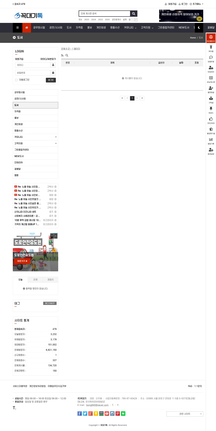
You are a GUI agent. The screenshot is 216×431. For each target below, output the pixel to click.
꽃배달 (17, 169)
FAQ (190, 386)
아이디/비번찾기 (48, 59)
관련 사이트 (184, 414)
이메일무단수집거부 (57, 386)
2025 (107, 19)
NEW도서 (184, 27)
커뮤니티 (129, 27)
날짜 (181, 62)
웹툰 (16, 175)
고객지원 (146, 27)
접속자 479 (19, 4)
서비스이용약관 (20, 386)
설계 (125, 19)
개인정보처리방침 (37, 386)
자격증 (79, 27)
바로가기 (21, 261)
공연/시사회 (55, 27)
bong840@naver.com (97, 405)
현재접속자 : (35, 329)
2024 (93, 19)
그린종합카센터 (166, 27)
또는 (80, 19)
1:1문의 (198, 386)
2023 (86, 19)
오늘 (20, 279)
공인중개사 (116, 19)
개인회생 (101, 27)
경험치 (50, 279)
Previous (52, 236)
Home (193, 37)
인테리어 (18, 162)
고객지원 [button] (18, 143)
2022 (100, 19)
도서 (69, 27)
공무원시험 (39, 27)
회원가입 (172, 4)
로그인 (184, 4)
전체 (35, 279)
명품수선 (115, 27)
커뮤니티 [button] (18, 137)
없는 (130, 19)
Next (55, 236)
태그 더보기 (50, 303)
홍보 (89, 27)
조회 (197, 62)
